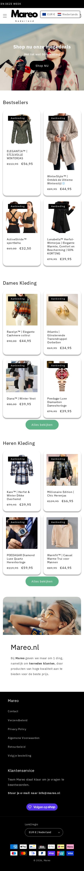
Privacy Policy (17, 729)
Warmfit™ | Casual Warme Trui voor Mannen (59, 558)
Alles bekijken (42, 425)
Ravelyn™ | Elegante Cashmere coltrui (21, 333)
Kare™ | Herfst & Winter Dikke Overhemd (18, 495)
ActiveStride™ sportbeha (17, 241)
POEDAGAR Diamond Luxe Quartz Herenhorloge (21, 558)
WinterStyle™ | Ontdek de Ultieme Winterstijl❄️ (60, 179)
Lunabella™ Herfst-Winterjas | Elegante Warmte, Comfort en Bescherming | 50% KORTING (61, 246)
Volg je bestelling (19, 755)
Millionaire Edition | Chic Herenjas (60, 493)
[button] (5, 16)
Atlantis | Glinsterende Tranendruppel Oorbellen (57, 337)
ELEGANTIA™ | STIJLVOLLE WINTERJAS (17, 154)
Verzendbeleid (18, 720)
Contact (13, 711)
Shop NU (42, 65)
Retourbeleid (16, 747)
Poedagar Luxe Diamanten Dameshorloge (57, 402)
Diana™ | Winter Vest (21, 398)
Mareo (47, 860)
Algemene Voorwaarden (24, 738)
